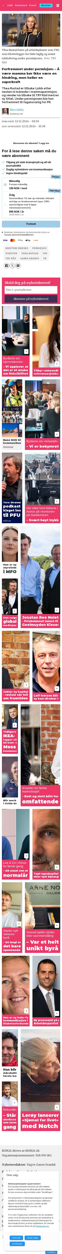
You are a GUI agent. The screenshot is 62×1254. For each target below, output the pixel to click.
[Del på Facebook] (6, 265)
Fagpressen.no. (42, 1226)
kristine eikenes (16, 248)
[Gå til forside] (3, 5)
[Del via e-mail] (18, 265)
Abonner (46, 5)
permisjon (39, 248)
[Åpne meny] (57, 5)
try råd (10, 258)
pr (45, 258)
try (45, 253)
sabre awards (29, 258)
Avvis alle (16, 1238)
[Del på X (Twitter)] (12, 265)
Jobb (10, 5)
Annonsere (21, 5)
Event (32, 5)
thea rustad (30, 253)
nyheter (11, 253)
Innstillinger (51, 1252)
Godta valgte (32, 1238)
